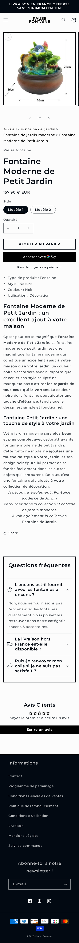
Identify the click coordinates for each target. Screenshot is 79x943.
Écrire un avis (40, 730)
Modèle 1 (16, 210)
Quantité (10, 219)
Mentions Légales (23, 836)
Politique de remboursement (33, 806)
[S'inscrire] (65, 884)
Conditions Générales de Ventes (35, 796)
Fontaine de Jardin (38, 129)
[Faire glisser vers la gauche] (30, 118)
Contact (15, 776)
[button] (5, 20)
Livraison (16, 826)
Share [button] (13, 533)
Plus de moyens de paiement (39, 267)
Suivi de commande (25, 846)
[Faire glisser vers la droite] (49, 118)
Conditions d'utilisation (28, 816)
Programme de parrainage (31, 786)
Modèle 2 (43, 210)
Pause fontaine (43, 936)
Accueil (10, 129)
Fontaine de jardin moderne (29, 135)
